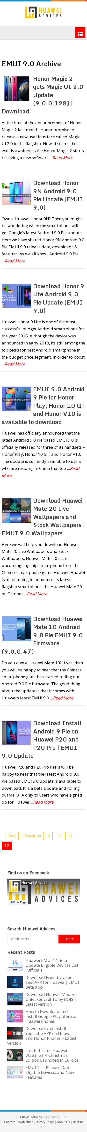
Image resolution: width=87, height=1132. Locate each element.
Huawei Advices (31, 1117)
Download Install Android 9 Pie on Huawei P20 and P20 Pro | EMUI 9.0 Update (41, 739)
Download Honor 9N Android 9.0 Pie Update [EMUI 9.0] (58, 195)
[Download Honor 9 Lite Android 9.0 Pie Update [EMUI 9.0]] (16, 296)
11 (70, 836)
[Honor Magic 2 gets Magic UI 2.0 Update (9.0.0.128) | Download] (16, 88)
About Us (64, 1122)
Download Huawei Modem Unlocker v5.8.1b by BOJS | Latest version (51, 999)
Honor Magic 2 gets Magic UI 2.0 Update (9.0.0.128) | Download (42, 95)
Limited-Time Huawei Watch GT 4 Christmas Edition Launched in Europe (52, 1055)
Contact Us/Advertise (19, 1122)
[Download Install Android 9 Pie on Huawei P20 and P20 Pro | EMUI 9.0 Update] (16, 733)
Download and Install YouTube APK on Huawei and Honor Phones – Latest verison (41, 1036)
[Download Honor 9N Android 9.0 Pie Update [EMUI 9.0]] (16, 192)
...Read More (61, 157)
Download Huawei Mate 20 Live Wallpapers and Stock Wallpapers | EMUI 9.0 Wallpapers (43, 517)
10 (59, 836)
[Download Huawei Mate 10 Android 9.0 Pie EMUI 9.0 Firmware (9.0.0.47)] (16, 628)
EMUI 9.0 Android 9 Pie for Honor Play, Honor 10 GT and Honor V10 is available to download (43, 405)
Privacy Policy (45, 1122)
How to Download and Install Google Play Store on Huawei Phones (51, 1016)
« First (10, 836)
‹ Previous (31, 836)
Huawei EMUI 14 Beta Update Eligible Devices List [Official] (51, 965)
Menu (80, 32)
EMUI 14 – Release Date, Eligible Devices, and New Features (49, 1072)
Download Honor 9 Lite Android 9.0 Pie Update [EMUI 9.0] (58, 298)
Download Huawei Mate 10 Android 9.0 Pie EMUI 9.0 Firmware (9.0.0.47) (42, 635)
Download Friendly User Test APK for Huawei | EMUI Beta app (52, 982)
